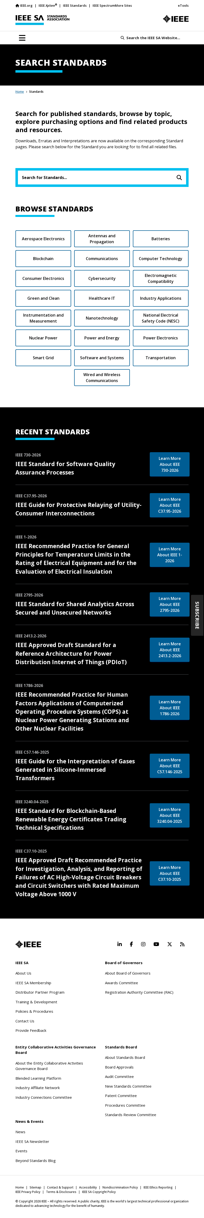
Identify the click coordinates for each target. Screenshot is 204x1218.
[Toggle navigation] (22, 38)
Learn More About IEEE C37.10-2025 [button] (169, 873)
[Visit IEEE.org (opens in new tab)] (28, 944)
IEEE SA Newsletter (32, 1141)
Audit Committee (119, 1076)
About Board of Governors (128, 973)
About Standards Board (125, 1057)
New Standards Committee (128, 1086)
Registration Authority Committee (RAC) (139, 992)
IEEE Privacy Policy (27, 1192)
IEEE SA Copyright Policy (99, 1192)
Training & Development (36, 1001)
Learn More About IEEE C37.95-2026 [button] (169, 505)
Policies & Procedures (34, 1011)
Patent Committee (121, 1095)
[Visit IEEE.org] (176, 19)
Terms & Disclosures (61, 1192)
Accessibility (88, 1187)
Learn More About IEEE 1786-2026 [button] (170, 707)
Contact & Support (60, 1187)
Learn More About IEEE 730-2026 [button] (170, 464)
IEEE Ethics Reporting (158, 1187)
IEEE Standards (75, 5)
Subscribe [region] (197, 615)
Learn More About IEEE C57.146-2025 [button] (169, 765)
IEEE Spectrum (104, 5)
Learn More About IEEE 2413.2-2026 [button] (169, 649)
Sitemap (35, 1187)
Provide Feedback (30, 1030)
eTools (183, 5)
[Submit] (179, 177)
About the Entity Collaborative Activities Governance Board (49, 1066)
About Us (23, 973)
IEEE (48, 5)
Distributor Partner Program (39, 992)
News (20, 1131)
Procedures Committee (125, 1105)
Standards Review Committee (130, 1114)
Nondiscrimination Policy (120, 1187)
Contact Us (24, 1020)
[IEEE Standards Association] (42, 20)
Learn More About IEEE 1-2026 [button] (169, 555)
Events (21, 1150)
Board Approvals (119, 1067)
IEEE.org (26, 5)
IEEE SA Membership (33, 982)
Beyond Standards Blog (35, 1160)
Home (19, 91)
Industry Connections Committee (43, 1097)
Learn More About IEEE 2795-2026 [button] (170, 604)
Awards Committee (121, 982)
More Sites (123, 5)
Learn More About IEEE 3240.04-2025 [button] (169, 815)
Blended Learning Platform (38, 1078)
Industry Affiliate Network (37, 1087)
